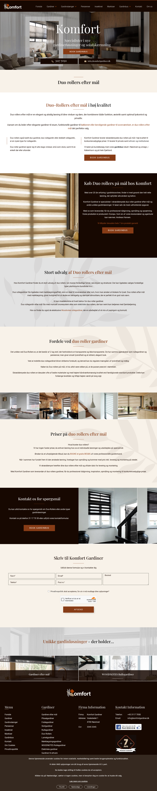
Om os (149, 6)
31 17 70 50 (34, 518)
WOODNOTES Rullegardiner (118, 674)
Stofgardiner (47, 726)
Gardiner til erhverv (50, 753)
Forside (39, 6)
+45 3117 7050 (134, 714)
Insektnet (99, 6)
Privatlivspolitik (57, 591)
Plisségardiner (48, 718)
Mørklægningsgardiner (51, 741)
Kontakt (138, 6)
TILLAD (61, 787)
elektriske (82, 304)
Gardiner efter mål (39, 674)
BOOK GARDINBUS (100, 157)
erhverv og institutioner (139, 141)
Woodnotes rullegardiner (71, 310)
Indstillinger (91, 787)
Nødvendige (75, 787)
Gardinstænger (67, 6)
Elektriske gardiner (49, 749)
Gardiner (50, 6)
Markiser (111, 6)
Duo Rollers (47, 734)
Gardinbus (123, 6)
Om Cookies (10, 745)
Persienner (85, 6)
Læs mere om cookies (78, 781)
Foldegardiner (47, 722)
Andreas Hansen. (123, 217)
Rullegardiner (47, 730)
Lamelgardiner (48, 737)
